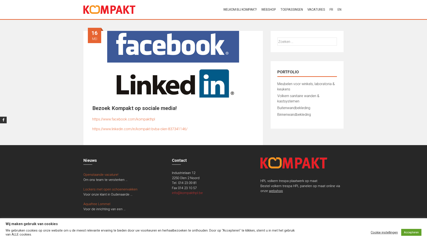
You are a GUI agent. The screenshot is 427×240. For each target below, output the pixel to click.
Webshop (268, 9)
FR (331, 9)
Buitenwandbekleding (293, 108)
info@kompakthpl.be (187, 193)
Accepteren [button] (411, 232)
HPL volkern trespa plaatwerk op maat (288, 181)
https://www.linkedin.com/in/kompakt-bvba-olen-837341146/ (139, 129)
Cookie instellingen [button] (384, 232)
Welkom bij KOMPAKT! (240, 9)
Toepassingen (291, 9)
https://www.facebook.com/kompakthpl (123, 119)
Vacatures (316, 9)
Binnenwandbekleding (294, 114)
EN (339, 9)
